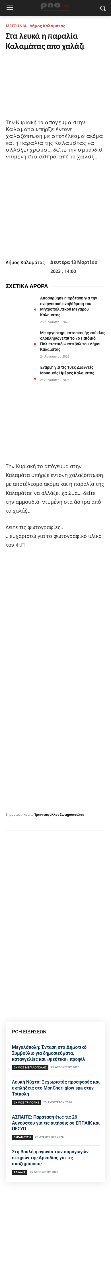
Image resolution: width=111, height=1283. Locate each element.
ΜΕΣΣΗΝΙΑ (16, 25)
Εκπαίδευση (22, 1137)
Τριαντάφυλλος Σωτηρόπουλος (59, 814)
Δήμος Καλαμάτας (47, 25)
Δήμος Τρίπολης (26, 1102)
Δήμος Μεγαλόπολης (30, 1067)
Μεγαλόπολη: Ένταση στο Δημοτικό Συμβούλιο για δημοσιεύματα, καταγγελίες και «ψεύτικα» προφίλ (49, 1053)
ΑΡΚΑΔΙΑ (20, 1172)
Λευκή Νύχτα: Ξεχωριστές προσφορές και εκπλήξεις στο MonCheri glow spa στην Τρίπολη (56, 1088)
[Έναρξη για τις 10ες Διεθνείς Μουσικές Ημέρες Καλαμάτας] (21, 375)
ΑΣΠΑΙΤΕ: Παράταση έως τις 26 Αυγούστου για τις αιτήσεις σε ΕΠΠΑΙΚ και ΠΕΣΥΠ (56, 1123)
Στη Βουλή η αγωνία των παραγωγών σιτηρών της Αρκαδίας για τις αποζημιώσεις (50, 1157)
